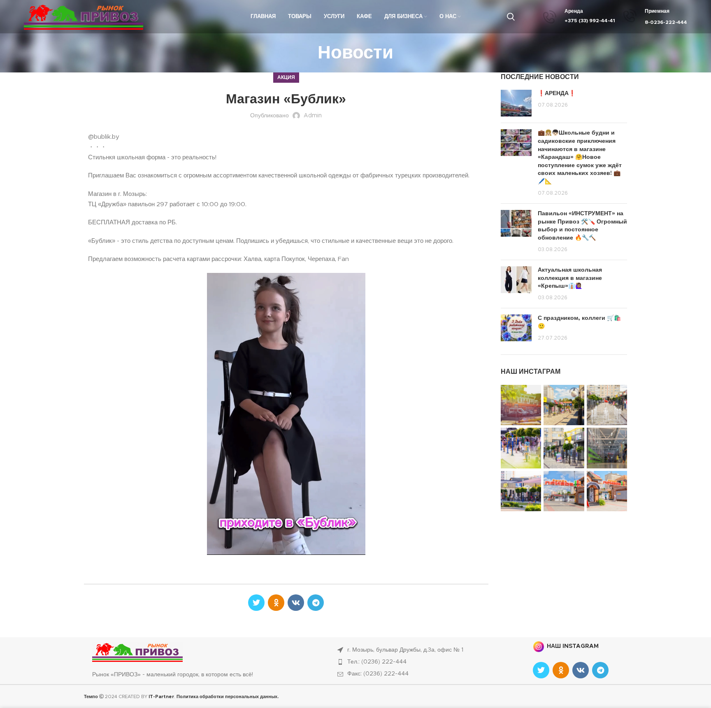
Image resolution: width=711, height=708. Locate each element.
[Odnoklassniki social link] (276, 602)
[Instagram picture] (521, 405)
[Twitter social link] (256, 602)
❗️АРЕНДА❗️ (557, 93)
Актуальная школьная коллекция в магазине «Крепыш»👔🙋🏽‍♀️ (570, 278)
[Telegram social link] (315, 602)
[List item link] (426, 661)
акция (286, 77)
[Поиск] (511, 17)
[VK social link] (296, 602)
